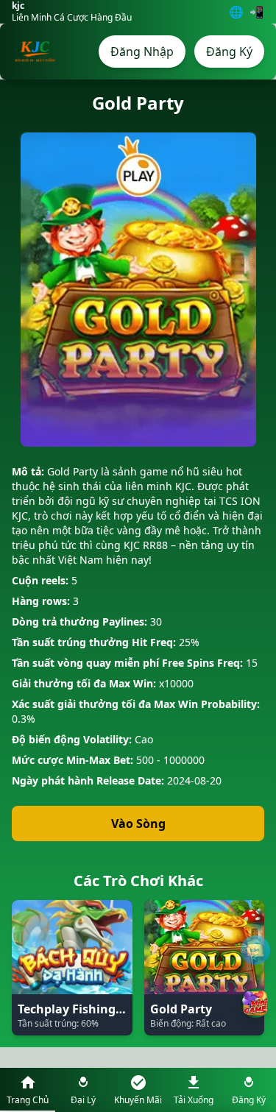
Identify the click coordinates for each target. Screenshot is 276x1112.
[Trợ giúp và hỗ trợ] (255, 950)
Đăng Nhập (142, 51)
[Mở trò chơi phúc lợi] (255, 1003)
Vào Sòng (138, 823)
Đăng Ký (229, 51)
